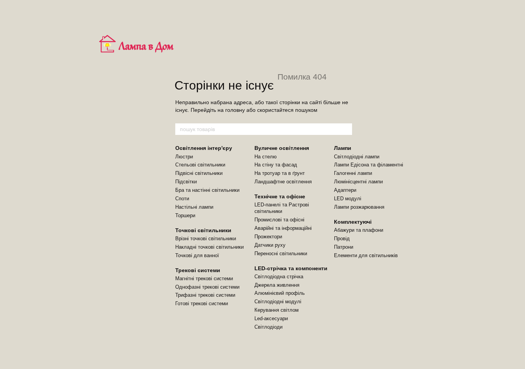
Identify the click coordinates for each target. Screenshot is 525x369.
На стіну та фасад (275, 165)
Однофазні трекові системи (207, 287)
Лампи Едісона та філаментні (368, 165)
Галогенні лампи (353, 173)
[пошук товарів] (346, 129)
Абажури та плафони (358, 230)
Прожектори (268, 236)
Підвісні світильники (199, 173)
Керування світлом (276, 310)
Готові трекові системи (201, 303)
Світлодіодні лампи (356, 157)
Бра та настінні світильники (207, 190)
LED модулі (347, 198)
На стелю (265, 157)
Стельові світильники (200, 165)
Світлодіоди (268, 327)
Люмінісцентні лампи (358, 181)
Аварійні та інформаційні (283, 228)
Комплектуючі (353, 222)
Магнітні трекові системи (204, 278)
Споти (182, 198)
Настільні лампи (194, 207)
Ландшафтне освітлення (283, 181)
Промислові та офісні (279, 220)
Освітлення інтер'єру (203, 148)
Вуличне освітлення (281, 148)
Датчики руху (270, 245)
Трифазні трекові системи (205, 295)
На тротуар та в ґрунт (279, 173)
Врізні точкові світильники (205, 238)
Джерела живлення (276, 285)
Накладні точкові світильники (209, 247)
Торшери (185, 215)
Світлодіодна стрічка (278, 276)
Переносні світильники (280, 253)
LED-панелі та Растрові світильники (281, 208)
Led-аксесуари (271, 318)
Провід (342, 238)
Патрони (343, 247)
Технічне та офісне (279, 196)
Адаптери (345, 190)
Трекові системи (197, 270)
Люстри (184, 157)
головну (235, 110)
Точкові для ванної (197, 255)
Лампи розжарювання (359, 207)
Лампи (342, 148)
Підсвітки (186, 181)
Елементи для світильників (366, 255)
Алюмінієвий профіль (279, 293)
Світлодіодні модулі (277, 301)
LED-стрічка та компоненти (290, 268)
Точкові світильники (203, 230)
